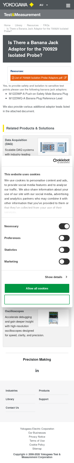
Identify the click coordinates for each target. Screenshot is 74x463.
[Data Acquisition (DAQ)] (53, 146)
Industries (11, 390)
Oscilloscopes (14, 311)
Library (18, 25)
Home (7, 25)
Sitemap (37, 448)
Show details (53, 277)
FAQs (46, 25)
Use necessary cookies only (37, 299)
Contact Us (12, 407)
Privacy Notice (37, 436)
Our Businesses (37, 432)
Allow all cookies (37, 288)
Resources (33, 25)
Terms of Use (37, 440)
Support (43, 399)
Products (44, 390)
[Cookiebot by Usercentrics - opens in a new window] (53, 161)
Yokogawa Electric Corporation (37, 428)
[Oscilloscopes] (53, 318)
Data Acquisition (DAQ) (16, 142)
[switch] (64, 238)
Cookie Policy (37, 444)
